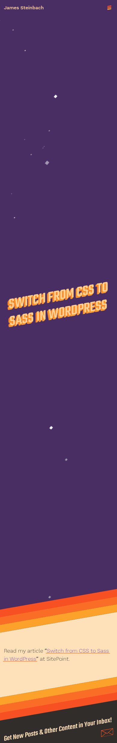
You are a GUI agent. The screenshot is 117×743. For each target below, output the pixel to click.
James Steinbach (24, 7)
